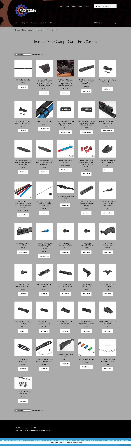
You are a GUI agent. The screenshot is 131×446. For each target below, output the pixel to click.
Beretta (30, 30)
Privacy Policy (18, 430)
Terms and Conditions (65, 442)
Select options (44, 129)
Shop (67, 6)
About (80, 6)
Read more (44, 93)
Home (61, 6)
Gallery (87, 6)
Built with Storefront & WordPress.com (38, 430)
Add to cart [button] (23, 87)
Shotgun (24, 30)
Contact (73, 6)
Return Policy (53, 442)
